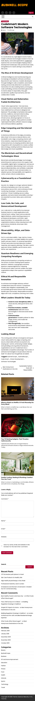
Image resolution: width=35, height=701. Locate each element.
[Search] (32, 16)
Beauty (3, 650)
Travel (3, 687)
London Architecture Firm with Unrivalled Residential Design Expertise (17, 615)
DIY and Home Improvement (9, 659)
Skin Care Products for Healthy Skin (11, 577)
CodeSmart (28, 61)
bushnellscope (23, 357)
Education (4, 662)
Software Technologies (8, 362)
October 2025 (5, 643)
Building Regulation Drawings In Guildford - (13, 613)
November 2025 (6, 640)
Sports (3, 681)
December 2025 (6, 637)
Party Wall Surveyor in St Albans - (11, 602)
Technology (5, 21)
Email (3, 529)
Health (3, 675)
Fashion (3, 665)
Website (3, 537)
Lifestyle (3, 678)
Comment (5, 499)
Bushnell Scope (5, 653)
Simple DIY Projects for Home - (10, 607)
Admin (4, 30)
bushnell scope (12, 357)
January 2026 (5, 634)
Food (2, 672)
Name (3, 521)
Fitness (3, 669)
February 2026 (5, 631)
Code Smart (5, 359)
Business (3, 656)
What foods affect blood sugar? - (11, 621)
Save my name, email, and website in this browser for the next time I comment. (17, 546)
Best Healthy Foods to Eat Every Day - (12, 596)
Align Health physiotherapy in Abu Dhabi (13, 580)
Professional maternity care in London (12, 584)
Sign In (31, 13)
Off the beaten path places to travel (12, 574)
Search (3, 564)
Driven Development (17, 359)
